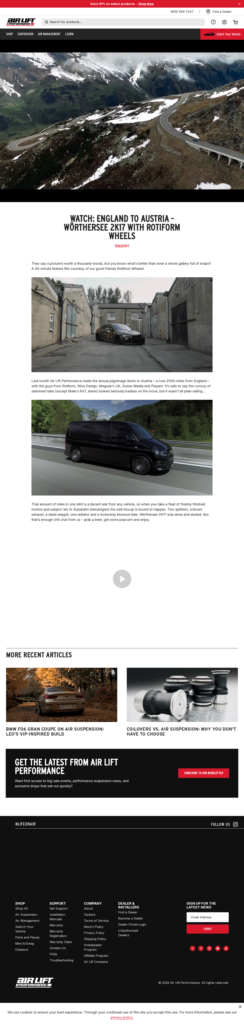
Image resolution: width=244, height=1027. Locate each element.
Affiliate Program (96, 956)
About (88, 908)
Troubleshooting (61, 960)
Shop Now (146, 4)
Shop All (21, 908)
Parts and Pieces (27, 937)
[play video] (122, 579)
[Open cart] (235, 22)
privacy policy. (122, 1017)
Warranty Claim (61, 942)
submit (208, 929)
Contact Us (58, 948)
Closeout (21, 949)
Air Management (27, 921)
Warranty (56, 925)
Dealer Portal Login (132, 924)
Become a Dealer (130, 918)
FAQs (53, 954)
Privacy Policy (94, 933)
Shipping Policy (95, 939)
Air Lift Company (96, 962)
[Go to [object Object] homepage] (34, 983)
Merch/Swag (24, 943)
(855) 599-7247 (181, 12)
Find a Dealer (127, 912)
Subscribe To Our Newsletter (203, 773)
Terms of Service (96, 921)
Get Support (58, 908)
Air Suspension (26, 914)
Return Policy (94, 927)
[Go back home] (21, 22)
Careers (89, 914)
